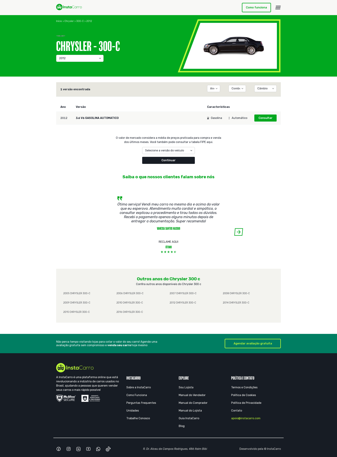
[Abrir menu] (278, 7)
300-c (80, 21)
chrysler (69, 21)
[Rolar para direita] (238, 232)
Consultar (265, 118)
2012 (89, 21)
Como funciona (256, 7)
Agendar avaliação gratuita (253, 343)
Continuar (168, 160)
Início (59, 21)
